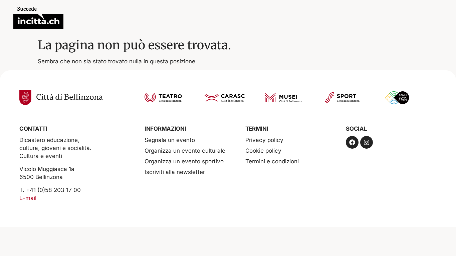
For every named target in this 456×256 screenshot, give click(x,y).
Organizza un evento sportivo (184, 161)
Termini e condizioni (272, 161)
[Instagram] (366, 142)
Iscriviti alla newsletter (175, 172)
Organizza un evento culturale (185, 150)
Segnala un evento (170, 140)
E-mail (27, 198)
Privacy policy (264, 140)
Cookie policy (263, 150)
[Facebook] (352, 142)
